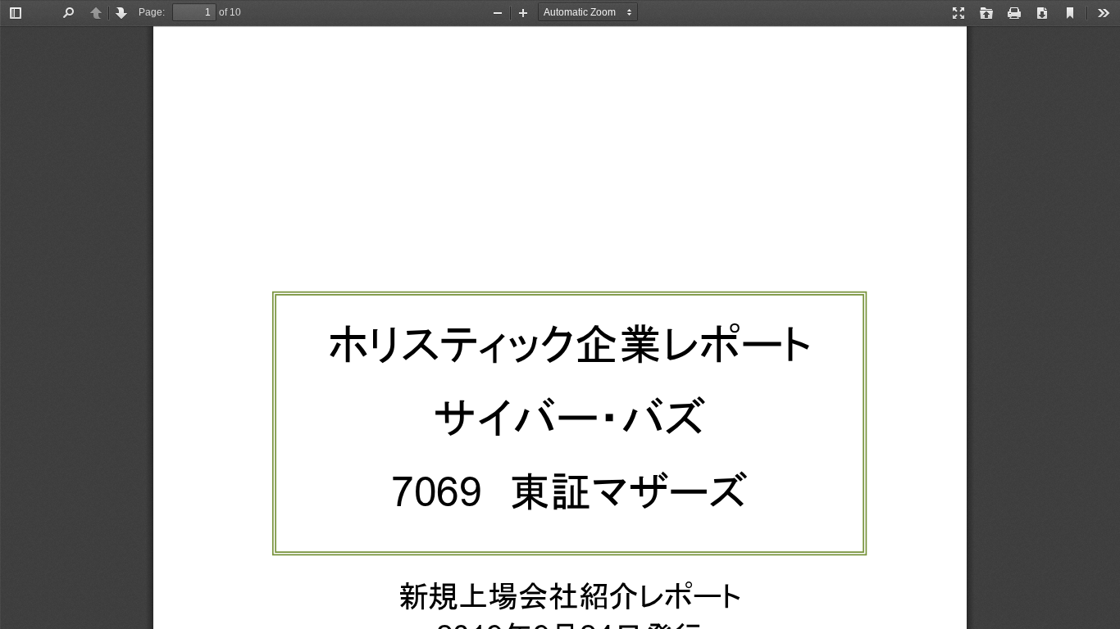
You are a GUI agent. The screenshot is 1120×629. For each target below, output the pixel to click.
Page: (152, 12)
